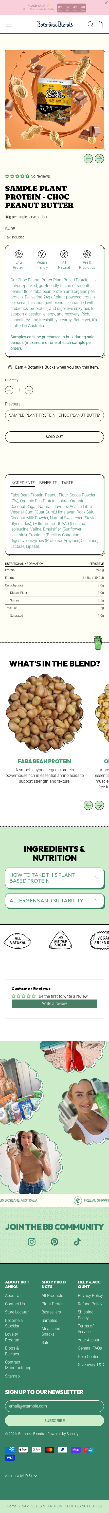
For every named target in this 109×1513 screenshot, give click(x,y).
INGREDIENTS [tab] (22, 482)
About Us (13, 1295)
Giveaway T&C (91, 1364)
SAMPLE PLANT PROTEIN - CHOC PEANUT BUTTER (62, 1506)
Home (11, 1506)
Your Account (90, 1340)
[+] (29, 390)
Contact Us (15, 1304)
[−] (9, 390)
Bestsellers (51, 1312)
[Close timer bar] (106, 2)
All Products (52, 1295)
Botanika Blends (31, 1434)
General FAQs (90, 1348)
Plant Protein (53, 1304)
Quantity (12, 380)
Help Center (88, 1356)
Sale (45, 1342)
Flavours (13, 404)
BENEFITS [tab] (48, 482)
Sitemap (12, 1376)
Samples (49, 1320)
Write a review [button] (54, 1003)
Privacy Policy (90, 1295)
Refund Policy (90, 1304)
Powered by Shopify (63, 1434)
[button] (90, 24)
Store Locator (17, 1312)
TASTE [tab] (67, 482)
